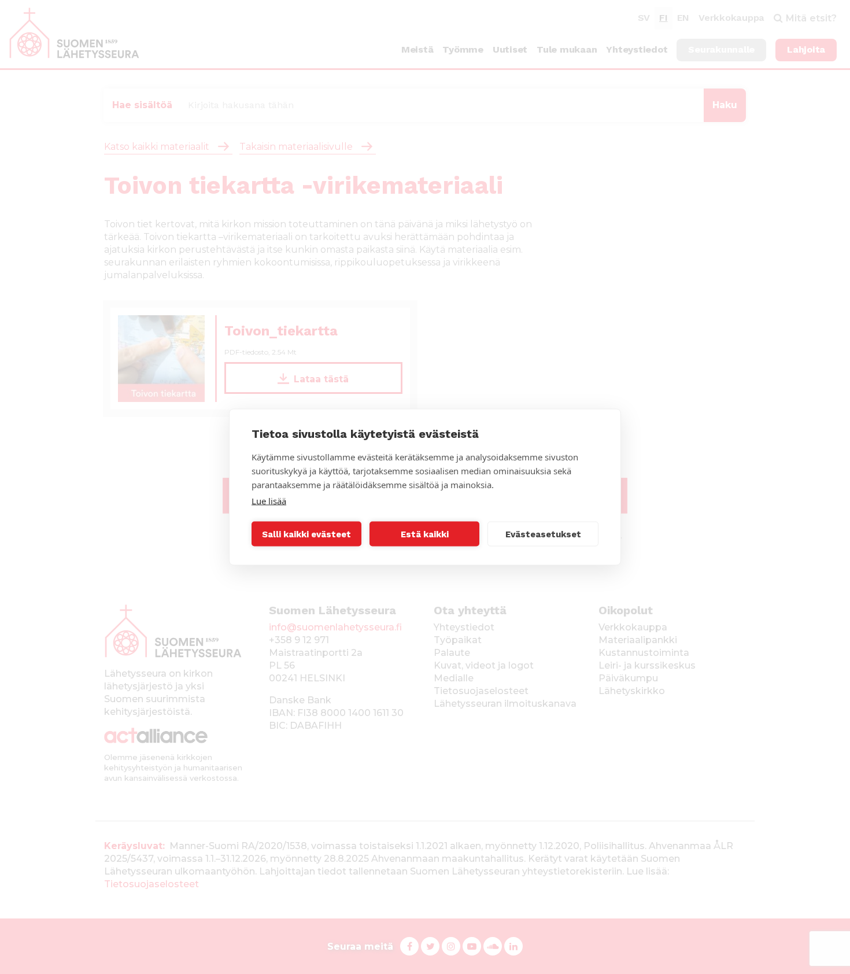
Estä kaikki (425, 534)
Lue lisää (269, 501)
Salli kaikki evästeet (306, 534)
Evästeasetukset (543, 534)
